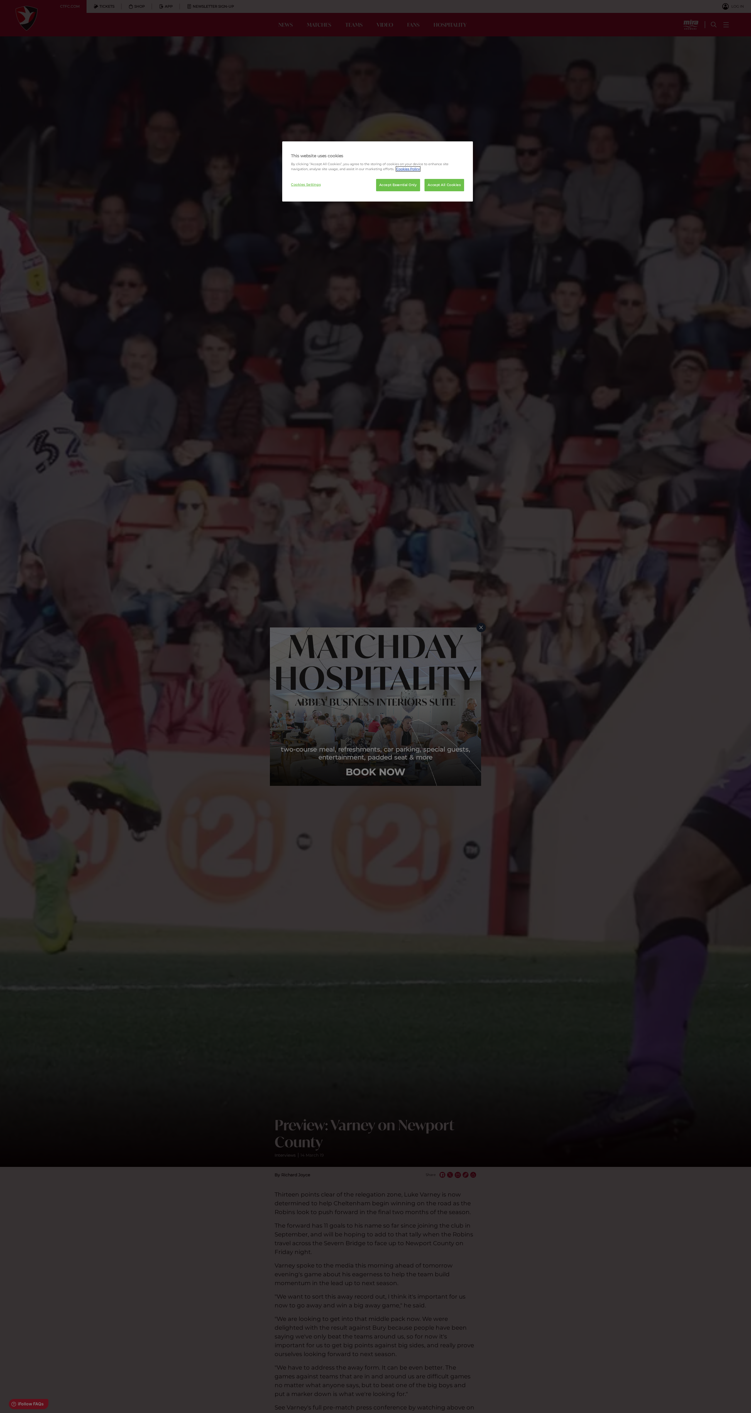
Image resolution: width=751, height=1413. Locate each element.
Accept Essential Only (398, 185)
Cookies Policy (408, 169)
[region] (377, 171)
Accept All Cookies (444, 185)
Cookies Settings (306, 184)
